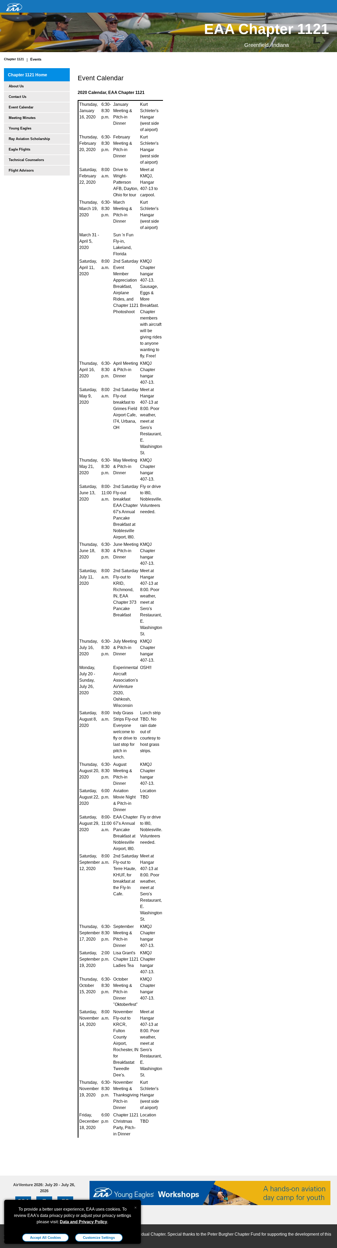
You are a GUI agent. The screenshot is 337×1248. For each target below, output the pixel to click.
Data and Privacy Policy (83, 1222)
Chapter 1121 (14, 59)
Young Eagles (20, 128)
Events (35, 59)
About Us (16, 86)
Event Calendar (21, 107)
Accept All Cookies (45, 1238)
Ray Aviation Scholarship (29, 139)
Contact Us (17, 97)
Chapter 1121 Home (27, 75)
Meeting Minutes (22, 118)
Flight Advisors (21, 170)
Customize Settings (99, 1238)
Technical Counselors (26, 160)
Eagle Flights (19, 149)
